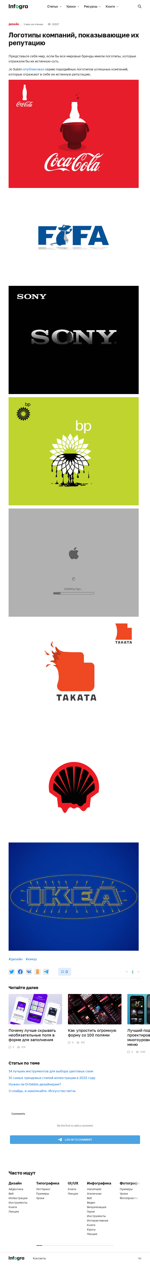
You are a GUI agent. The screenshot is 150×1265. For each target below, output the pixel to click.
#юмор (31, 959)
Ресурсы (90, 6)
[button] (140, 6)
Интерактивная (97, 1220)
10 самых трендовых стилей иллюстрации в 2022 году (52, 1078)
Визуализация (96, 1207)
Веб (11, 1193)
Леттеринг (43, 1189)
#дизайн (15, 959)
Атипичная (94, 1193)
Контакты (39, 1258)
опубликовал (33, 69)
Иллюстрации (18, 1198)
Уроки (71, 6)
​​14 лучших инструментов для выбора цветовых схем (51, 1071)
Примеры (42, 1193)
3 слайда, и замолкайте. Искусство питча (42, 1091)
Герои (91, 1211)
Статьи (52, 6)
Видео (91, 1202)
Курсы (91, 1229)
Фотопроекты (129, 1198)
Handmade (94, 1189)
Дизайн (14, 24)
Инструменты (18, 1202)
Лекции (14, 1211)
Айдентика (16, 1189)
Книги (110, 6)
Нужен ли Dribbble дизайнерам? (35, 1084)
